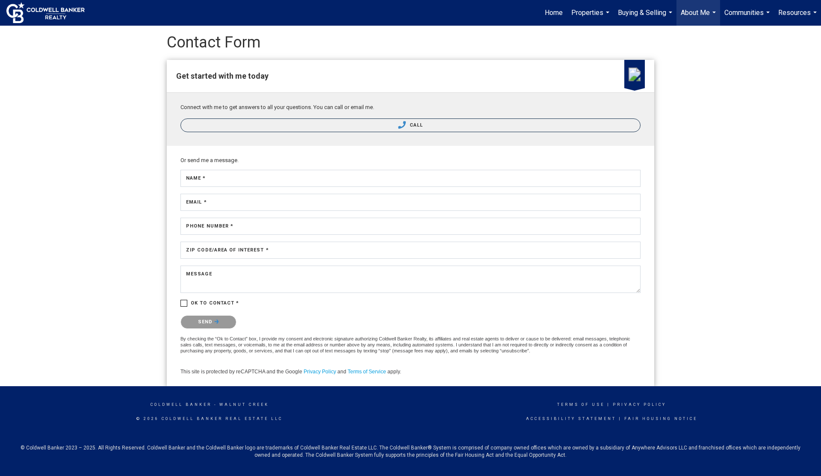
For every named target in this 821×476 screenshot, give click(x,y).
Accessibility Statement (571, 419)
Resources (798, 17)
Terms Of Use (581, 404)
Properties (591, 17)
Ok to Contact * (215, 303)
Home (554, 13)
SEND (206, 322)
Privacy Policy (320, 372)
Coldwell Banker (181, 404)
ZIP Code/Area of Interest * (227, 250)
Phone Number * (209, 226)
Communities (748, 17)
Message (199, 274)
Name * (196, 178)
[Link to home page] (49, 13)
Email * (196, 202)
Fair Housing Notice (660, 419)
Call (415, 125)
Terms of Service (367, 372)
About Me (699, 17)
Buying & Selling (646, 17)
